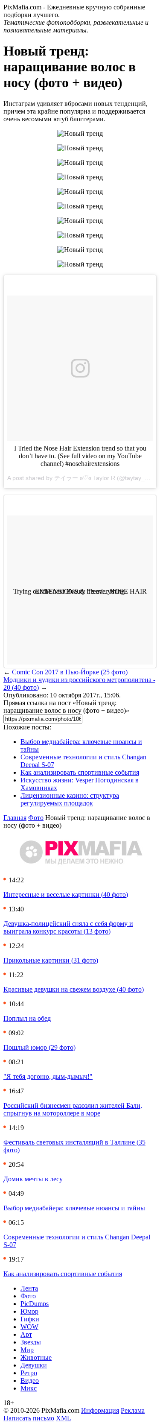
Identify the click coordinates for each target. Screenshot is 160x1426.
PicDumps (34, 1303)
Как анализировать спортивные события (79, 772)
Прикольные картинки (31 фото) (50, 960)
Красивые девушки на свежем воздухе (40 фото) (73, 989)
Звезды (30, 1342)
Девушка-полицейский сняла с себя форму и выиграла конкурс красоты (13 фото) (68, 927)
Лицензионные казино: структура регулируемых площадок (69, 799)
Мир (27, 1349)
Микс (28, 1388)
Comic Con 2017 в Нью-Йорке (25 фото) (70, 672)
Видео (29, 1380)
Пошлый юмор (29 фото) (39, 1047)
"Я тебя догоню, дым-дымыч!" (48, 1076)
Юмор (29, 1311)
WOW (29, 1326)
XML (63, 1418)
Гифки (29, 1319)
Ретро (28, 1372)
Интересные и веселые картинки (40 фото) (65, 894)
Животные (36, 1357)
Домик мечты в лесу (33, 1179)
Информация (100, 1410)
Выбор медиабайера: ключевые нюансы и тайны (74, 1208)
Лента (29, 1288)
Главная (14, 817)
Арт (26, 1334)
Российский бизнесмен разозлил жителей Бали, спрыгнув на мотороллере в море (72, 1109)
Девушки (33, 1365)
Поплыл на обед (27, 1018)
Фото (36, 817)
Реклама (133, 1410)
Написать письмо (28, 1418)
